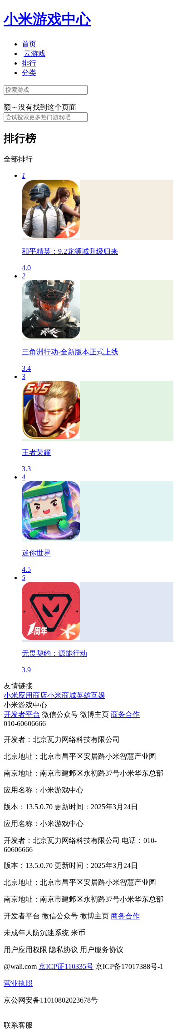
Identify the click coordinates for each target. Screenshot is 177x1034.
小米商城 (61, 695)
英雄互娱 (90, 695)
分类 (29, 72)
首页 (29, 44)
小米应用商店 (25, 695)
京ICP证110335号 (66, 966)
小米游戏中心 (47, 19)
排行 (29, 63)
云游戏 (34, 53)
